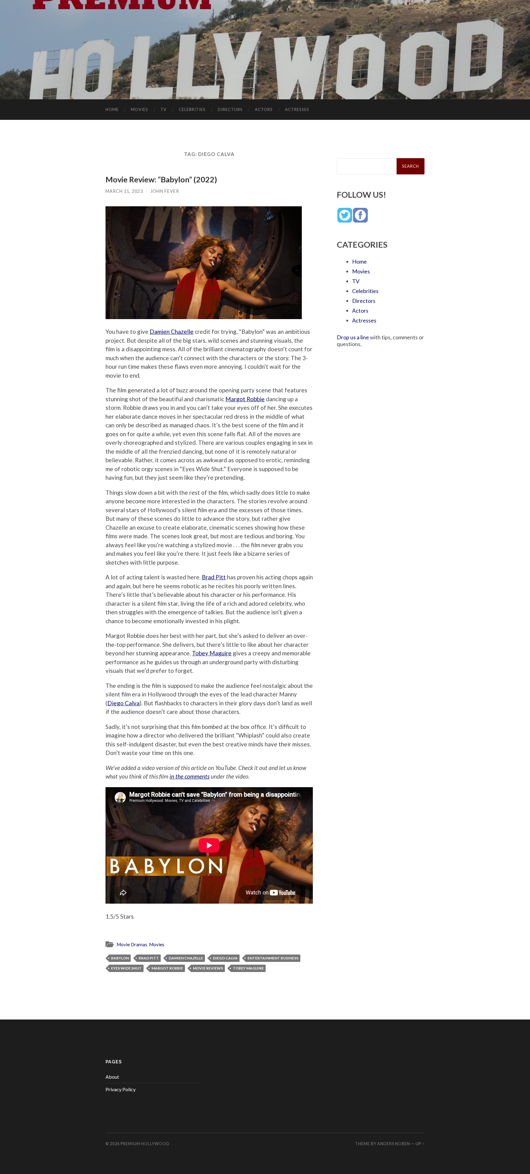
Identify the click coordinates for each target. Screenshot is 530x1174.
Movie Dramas (132, 944)
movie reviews (208, 968)
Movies (139, 109)
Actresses (297, 109)
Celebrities (192, 109)
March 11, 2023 (124, 191)
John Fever (164, 191)
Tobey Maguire (212, 653)
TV (163, 109)
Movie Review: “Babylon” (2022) (161, 179)
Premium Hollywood (145, 1143)
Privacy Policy (121, 1089)
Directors (230, 109)
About (112, 1077)
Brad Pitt (214, 577)
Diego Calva (123, 703)
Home (112, 109)
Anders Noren (393, 1143)
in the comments (189, 776)
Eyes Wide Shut (126, 968)
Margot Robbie (245, 398)
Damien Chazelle (172, 331)
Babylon (120, 958)
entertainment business (273, 958)
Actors (264, 109)
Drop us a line (353, 337)
